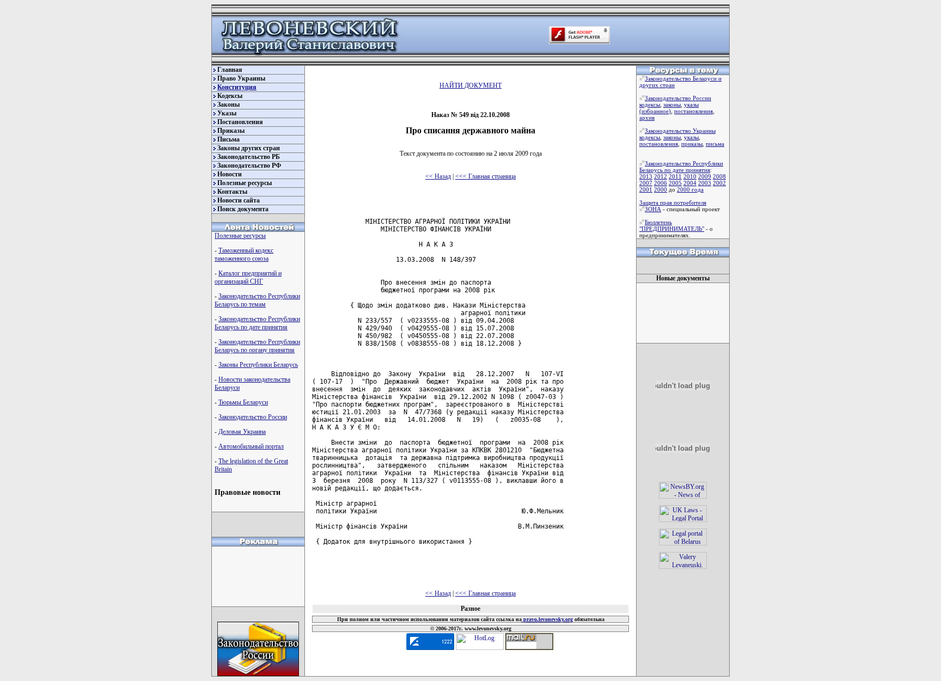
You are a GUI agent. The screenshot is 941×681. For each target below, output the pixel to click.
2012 (660, 176)
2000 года (690, 189)
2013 (645, 176)
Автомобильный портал (251, 446)
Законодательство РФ (249, 165)
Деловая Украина (242, 431)
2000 (660, 189)
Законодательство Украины (680, 130)
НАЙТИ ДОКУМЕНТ (470, 85)
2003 (704, 183)
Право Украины (241, 78)
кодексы (649, 104)
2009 (704, 176)
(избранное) (655, 111)
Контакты (232, 191)
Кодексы (229, 96)
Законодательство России (252, 417)
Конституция (236, 87)
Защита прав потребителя (672, 202)
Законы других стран (248, 148)
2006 (660, 183)
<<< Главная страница (485, 176)
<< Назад (438, 176)
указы (691, 104)
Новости (229, 174)
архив (647, 117)
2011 (675, 176)
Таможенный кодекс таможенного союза (244, 254)
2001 (645, 189)
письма (715, 143)
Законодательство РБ (248, 157)
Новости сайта (238, 200)
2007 (645, 183)
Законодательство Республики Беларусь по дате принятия (257, 323)
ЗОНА (653, 209)
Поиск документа (242, 209)
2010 (689, 176)
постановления (693, 111)
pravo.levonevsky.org (547, 619)
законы (672, 104)
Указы (226, 113)
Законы (228, 104)
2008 (719, 176)
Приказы (231, 130)
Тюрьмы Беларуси (243, 402)
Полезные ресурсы (244, 183)
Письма (228, 139)
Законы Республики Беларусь (258, 365)
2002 (719, 183)
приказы (691, 143)
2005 (675, 183)
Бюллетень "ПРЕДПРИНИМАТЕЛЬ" (671, 225)
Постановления (240, 122)
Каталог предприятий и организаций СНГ (248, 277)
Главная (229, 69)
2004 (689, 183)
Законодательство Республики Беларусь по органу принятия (257, 346)
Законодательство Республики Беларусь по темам (257, 300)
